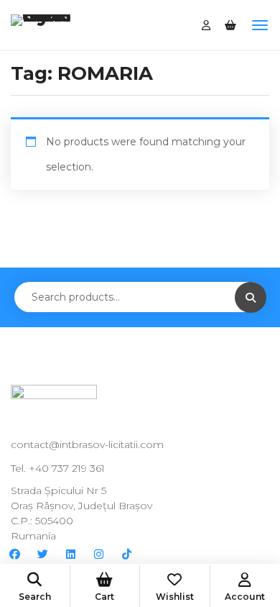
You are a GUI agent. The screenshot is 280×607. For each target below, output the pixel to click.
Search (35, 596)
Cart (104, 596)
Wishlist (175, 596)
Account (245, 596)
